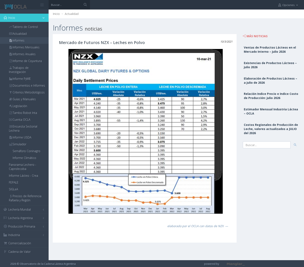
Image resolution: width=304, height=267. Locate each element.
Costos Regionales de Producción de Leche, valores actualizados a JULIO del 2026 (271, 129)
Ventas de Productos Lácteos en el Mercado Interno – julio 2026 (270, 49)
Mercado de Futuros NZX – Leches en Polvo (102, 42)
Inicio (56, 14)
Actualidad (72, 14)
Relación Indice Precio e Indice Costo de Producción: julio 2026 (271, 96)
